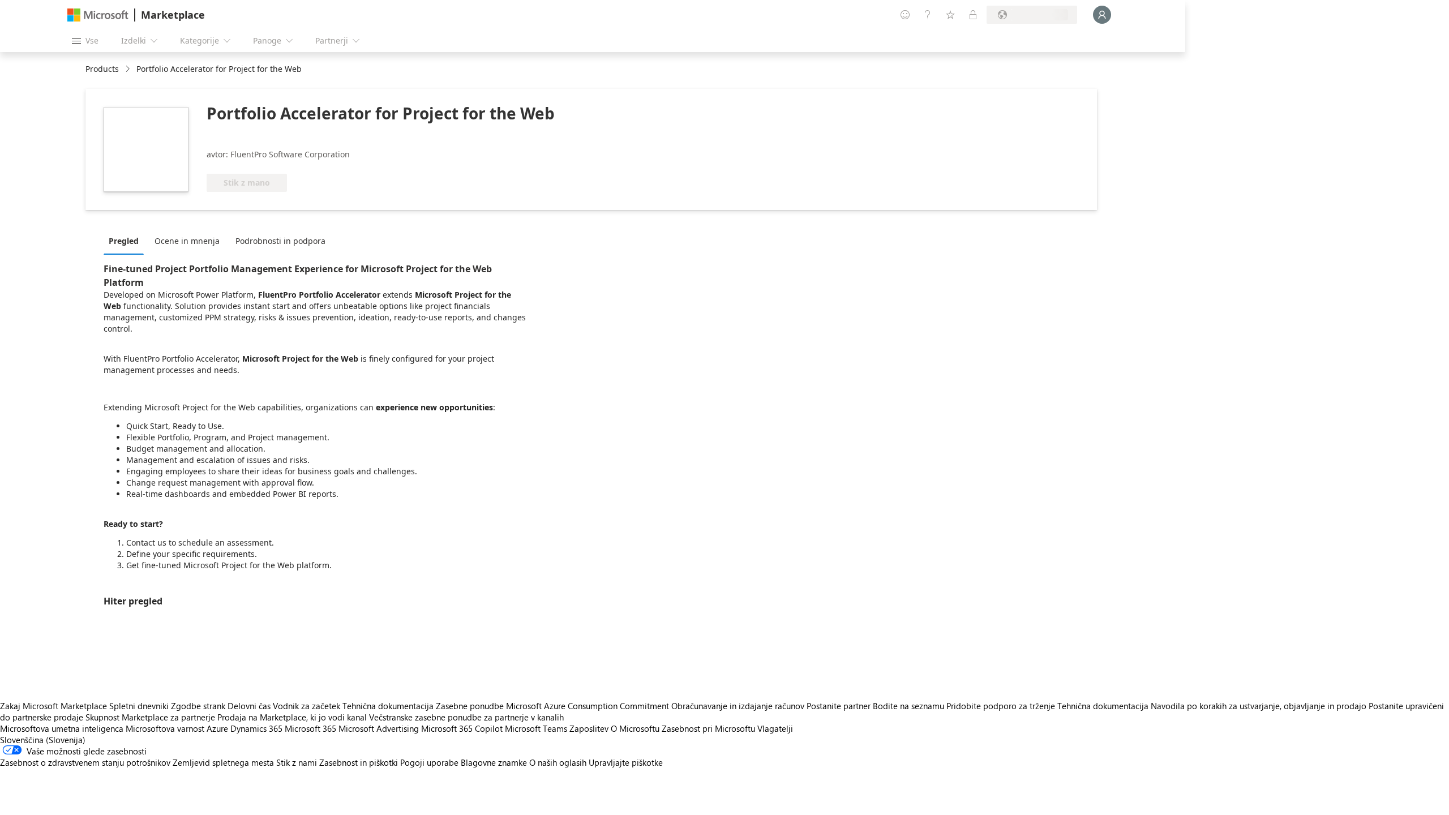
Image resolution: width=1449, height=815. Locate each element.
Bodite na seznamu (908, 705)
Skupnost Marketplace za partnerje (150, 717)
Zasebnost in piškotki (358, 762)
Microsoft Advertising (378, 728)
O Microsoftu (635, 728)
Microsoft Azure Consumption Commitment (588, 705)
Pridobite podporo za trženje (1000, 705)
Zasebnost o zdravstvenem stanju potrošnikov (85, 762)
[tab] (126, 240)
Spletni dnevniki (139, 705)
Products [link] (102, 68)
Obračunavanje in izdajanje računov (737, 705)
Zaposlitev (588, 728)
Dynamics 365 (256, 728)
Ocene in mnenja (187, 240)
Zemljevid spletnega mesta (223, 762)
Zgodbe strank (198, 705)
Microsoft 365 (310, 728)
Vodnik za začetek (306, 705)
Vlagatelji (775, 728)
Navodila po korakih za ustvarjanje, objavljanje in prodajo (1258, 705)
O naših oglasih (557, 762)
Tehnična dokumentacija (388, 705)
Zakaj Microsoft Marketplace (53, 705)
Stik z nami (296, 762)
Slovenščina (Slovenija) (42, 739)
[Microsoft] (97, 15)
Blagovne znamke (494, 762)
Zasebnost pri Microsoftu (708, 728)
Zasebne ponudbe (470, 705)
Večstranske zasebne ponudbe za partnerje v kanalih (466, 717)
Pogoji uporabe (429, 762)
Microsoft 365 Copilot (462, 728)
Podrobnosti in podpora (280, 240)
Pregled (124, 240)
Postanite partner (839, 705)
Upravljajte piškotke (626, 762)
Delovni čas (249, 705)
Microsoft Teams (536, 728)
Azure (217, 728)
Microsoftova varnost (165, 728)
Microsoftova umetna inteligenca (61, 728)
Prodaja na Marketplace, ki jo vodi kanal (292, 717)
